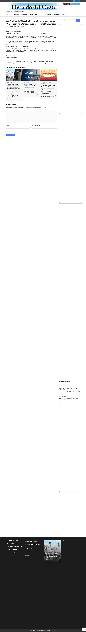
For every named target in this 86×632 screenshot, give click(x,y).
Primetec (54, 630)
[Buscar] (78, 20)
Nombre (8, 125)
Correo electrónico (36, 125)
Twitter (26, 551)
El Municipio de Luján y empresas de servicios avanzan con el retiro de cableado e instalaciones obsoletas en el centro (14, 87)
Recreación (43, 83)
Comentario (8, 109)
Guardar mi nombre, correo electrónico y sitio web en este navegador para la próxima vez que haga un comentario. (31, 130)
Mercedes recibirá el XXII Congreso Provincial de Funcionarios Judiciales (30, 86)
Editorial (56, 14)
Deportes (24, 14)
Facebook (27, 553)
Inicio (8, 14)
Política (42, 14)
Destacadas (14, 57)
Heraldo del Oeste (41, 630)
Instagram (27, 555)
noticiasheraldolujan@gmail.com (12, 552)
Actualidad (16, 14)
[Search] (79, 15)
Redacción (23, 26)
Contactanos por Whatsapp (11, 555)
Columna (64, 14)
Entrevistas (33, 14)
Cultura (49, 14)
